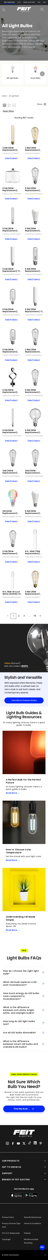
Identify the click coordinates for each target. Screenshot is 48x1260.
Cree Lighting (29, 2)
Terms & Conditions (32, 1223)
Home (4, 96)
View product (11, 158)
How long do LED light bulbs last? (19, 1023)
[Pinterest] (40, 1143)
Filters (39, 104)
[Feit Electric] (24, 9)
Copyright (6, 1239)
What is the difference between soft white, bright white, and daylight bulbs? (18, 1010)
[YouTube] (18, 1143)
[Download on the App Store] (16, 1195)
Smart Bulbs (35, 78)
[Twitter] (24, 1143)
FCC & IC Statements (11, 1233)
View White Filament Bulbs (24, 700)
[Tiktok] (29, 1143)
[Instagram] (7, 1143)
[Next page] (40, 616)
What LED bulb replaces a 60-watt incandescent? (20, 983)
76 (34, 615)
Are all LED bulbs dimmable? (19, 1032)
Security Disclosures (32, 1217)
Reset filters (8, 111)
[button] (4, 9)
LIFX (19, 2)
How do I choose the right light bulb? (21, 972)
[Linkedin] (35, 1143)
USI (39, 2)
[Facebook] (12, 1143)
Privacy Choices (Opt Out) (11, 1225)
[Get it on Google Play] (31, 1195)
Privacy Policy (8, 1217)
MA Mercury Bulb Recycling (31, 1241)
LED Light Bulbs (12, 78)
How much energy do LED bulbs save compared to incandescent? (21, 996)
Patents (27, 1233)
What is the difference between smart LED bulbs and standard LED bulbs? (20, 1044)
